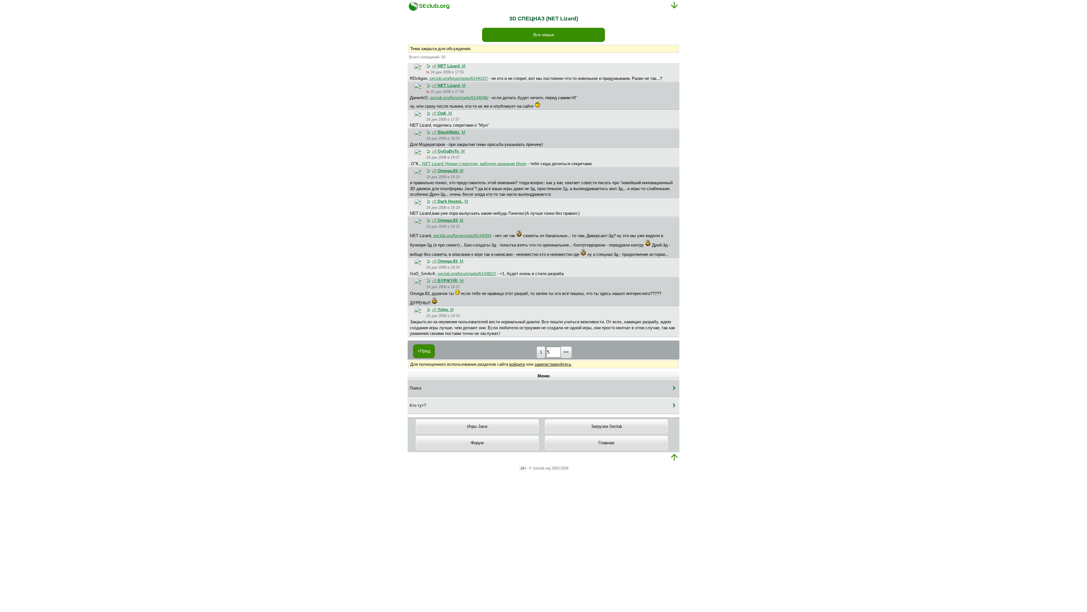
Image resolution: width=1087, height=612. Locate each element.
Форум (477, 443)
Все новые (543, 35)
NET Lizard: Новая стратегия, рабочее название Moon (474, 164)
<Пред (424, 351)
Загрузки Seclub (606, 426)
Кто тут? (418, 405)
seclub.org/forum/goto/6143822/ (467, 273)
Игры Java (477, 426)
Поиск (415, 388)
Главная (606, 443)
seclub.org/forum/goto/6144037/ (458, 78)
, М (449, 66)
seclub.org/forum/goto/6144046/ (459, 97)
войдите (517, 364)
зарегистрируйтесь (552, 364)
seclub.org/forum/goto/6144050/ (462, 235)
